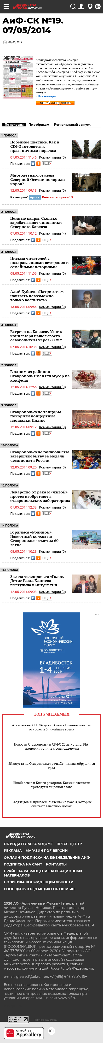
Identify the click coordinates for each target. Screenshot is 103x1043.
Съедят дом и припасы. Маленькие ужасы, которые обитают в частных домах (51, 804)
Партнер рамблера (45, 1019)
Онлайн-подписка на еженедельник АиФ (47, 857)
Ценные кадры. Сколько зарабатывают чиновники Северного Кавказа (36, 222)
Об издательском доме (28, 844)
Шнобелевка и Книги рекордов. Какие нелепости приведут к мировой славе (51, 785)
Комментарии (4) (52, 233)
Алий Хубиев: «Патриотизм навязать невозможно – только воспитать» (37, 295)
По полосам (14, 124)
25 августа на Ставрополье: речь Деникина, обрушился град (51, 765)
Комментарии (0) (52, 157)
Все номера (47, 96)
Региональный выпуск (72, 124)
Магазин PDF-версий (47, 850)
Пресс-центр (69, 844)
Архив (35, 197)
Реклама (13, 850)
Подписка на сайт (23, 864)
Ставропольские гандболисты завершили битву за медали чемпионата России (39, 456)
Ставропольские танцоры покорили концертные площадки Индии (35, 416)
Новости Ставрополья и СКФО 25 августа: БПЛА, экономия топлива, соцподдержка (51, 746)
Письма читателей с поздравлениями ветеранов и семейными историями (39, 262)
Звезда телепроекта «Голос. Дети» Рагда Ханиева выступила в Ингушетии (37, 580)
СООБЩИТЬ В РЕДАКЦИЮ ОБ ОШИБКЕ (39, 889)
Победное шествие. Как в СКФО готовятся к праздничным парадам (34, 146)
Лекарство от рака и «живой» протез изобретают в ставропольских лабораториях (40, 496)
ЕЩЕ (46, 164)
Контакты (56, 864)
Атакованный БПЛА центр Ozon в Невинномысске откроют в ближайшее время (51, 727)
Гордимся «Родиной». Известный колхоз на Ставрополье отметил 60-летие (35, 538)
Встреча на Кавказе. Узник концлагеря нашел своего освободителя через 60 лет (36, 336)
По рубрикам (39, 124)
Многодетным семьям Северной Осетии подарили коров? (37, 179)
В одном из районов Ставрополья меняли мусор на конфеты (40, 376)
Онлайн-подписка (55, 103)
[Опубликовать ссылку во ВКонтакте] (33, 163)
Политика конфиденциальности (39, 882)
